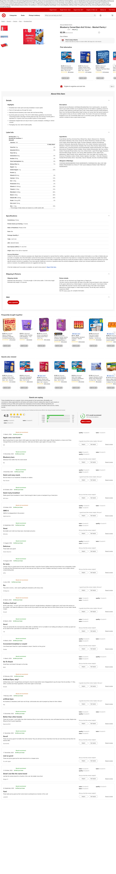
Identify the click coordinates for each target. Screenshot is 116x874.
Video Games (65, 3)
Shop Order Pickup (76, 5)
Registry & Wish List (91, 10)
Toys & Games (45, 3)
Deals (17, 5)
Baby (102, 1)
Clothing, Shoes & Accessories (41, 1)
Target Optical (11, 5)
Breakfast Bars (28, 21)
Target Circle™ (53, 10)
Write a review (86, 421)
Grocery (85, 1)
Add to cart (65, 78)
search (95, 15)
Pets (15, 3)
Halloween (29, 1)
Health (19, 3)
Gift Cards (101, 3)
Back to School (16, 1)
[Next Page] (114, 65)
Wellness (23, 3)
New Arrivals (29, 5)
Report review (109, 444)
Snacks (15, 21)
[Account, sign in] (104, 15)
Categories (13, 15)
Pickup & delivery (34, 15)
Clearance (22, 5)
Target (3, 21)
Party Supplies (87, 3)
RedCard (104, 5)
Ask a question (13, 302)
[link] (65, 29)
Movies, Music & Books (76, 3)
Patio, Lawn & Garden (76, 1)
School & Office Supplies (33, 3)
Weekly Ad (67, 5)
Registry (99, 5)
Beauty (106, 1)
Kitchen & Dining (65, 1)
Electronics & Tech (55, 3)
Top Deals (50, 5)
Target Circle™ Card (65, 10)
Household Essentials (94, 1)
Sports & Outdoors (8, 3)
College (23, 1)
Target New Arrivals (6, 1)
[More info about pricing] (99, 32)
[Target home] (4, 15)
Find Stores (7, 7)
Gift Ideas (95, 3)
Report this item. (51, 267)
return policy (67, 290)
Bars (20, 21)
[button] (65, 29)
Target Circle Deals (58, 5)
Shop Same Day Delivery (89, 5)
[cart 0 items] (112, 15)
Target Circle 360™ (78, 10)
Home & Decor (55, 1)
